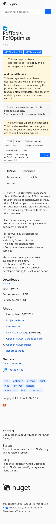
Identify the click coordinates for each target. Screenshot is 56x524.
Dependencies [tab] (14, 177)
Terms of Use (40, 503)
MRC (23, 390)
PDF (6, 381)
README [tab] (11, 170)
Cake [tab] (25, 150)
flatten (30, 385)
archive (31, 381)
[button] (27, 63)
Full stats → (8, 283)
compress (36, 390)
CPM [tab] (6, 145)
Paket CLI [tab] (17, 145)
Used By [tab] (32, 177)
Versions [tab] (11, 183)
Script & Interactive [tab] (34, 145)
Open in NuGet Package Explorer (24, 338)
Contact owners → (12, 363)
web (6, 385)
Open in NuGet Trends (19, 344)
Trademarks (23, 511)
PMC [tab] (18, 141)
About (27, 503)
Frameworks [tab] (28, 170)
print (42, 381)
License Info (13, 326)
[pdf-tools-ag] (5, 369)
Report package (15, 350)
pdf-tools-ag (16, 369)
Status (7, 445)
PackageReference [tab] (33, 141)
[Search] (48, 11)
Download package (17, 332)
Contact (8, 431)
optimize (18, 381)
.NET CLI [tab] (8, 141)
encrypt (17, 385)
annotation (10, 390)
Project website (15, 320)
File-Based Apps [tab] (11, 150)
